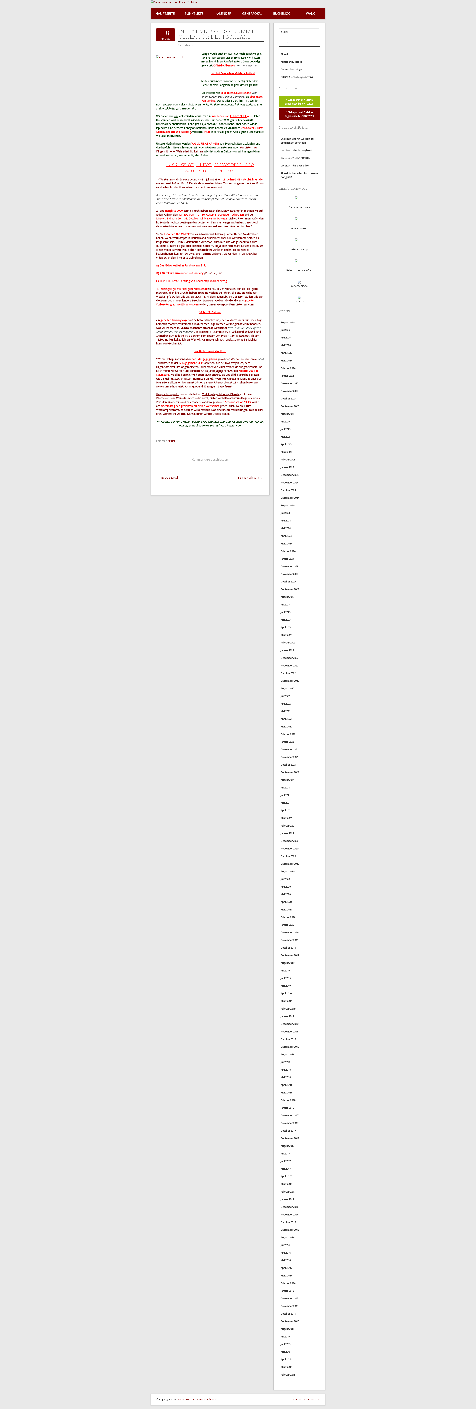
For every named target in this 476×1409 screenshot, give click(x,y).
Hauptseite (165, 13)
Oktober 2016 (288, 1222)
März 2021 (286, 818)
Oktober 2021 (288, 764)
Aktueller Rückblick (291, 61)
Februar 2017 (288, 1191)
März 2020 (286, 909)
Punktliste (194, 13)
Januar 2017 (287, 1199)
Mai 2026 (286, 345)
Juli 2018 (285, 1062)
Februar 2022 (288, 734)
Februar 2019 (288, 1008)
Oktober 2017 (288, 1130)
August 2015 (287, 1329)
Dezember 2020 (289, 840)
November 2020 (289, 848)
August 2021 (287, 779)
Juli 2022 (285, 696)
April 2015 (286, 1359)
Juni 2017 (286, 1161)
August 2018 (287, 1054)
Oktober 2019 (288, 947)
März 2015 (286, 1367)
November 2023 (289, 574)
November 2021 (289, 757)
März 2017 (286, 1184)
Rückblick (281, 13)
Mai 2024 (286, 528)
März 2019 (286, 1001)
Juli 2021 (285, 787)
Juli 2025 (285, 421)
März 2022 (286, 726)
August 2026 (287, 322)
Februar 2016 (288, 1283)
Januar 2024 (287, 558)
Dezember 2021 (289, 749)
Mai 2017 (286, 1168)
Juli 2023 (285, 604)
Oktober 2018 (288, 1039)
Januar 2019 (287, 1016)
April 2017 (286, 1176)
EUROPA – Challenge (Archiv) (297, 77)
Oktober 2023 (288, 581)
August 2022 (287, 688)
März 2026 (286, 360)
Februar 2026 (288, 368)
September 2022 (290, 680)
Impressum (313, 1399)
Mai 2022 (286, 711)
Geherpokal (252, 13)
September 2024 (290, 497)
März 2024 (286, 543)
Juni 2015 (286, 1344)
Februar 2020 (288, 917)
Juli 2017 (285, 1153)
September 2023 (290, 589)
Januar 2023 (287, 650)
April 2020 (286, 902)
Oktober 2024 (288, 490)
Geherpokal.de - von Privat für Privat (198, 1399)
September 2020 (290, 863)
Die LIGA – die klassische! (295, 165)
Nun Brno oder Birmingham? (296, 150)
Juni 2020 (286, 886)
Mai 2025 (286, 436)
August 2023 (287, 596)
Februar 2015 (288, 1374)
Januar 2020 (287, 924)
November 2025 (289, 391)
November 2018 (289, 1031)
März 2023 (286, 635)
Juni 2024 (286, 520)
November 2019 (289, 940)
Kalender (223, 13)
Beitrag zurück (168, 477)
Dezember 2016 (289, 1207)
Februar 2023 (288, 642)
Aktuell (171, 440)
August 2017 (287, 1146)
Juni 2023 (286, 612)
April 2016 (286, 1268)
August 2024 (287, 505)
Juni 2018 (286, 1069)
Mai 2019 (286, 985)
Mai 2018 (286, 1077)
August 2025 (287, 413)
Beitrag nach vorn (250, 477)
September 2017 (290, 1138)
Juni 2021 (286, 795)
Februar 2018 (288, 1100)
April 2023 (286, 627)
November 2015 (289, 1306)
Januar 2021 (287, 833)
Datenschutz (298, 1399)
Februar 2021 (288, 825)
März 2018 (286, 1092)
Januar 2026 (287, 375)
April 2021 (286, 810)
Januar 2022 (287, 741)
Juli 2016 (285, 1245)
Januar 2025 (287, 467)
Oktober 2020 (288, 856)
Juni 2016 (286, 1252)
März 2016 (286, 1275)
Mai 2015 (286, 1351)
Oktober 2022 (288, 673)
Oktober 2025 (288, 398)
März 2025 (286, 452)
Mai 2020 (286, 894)
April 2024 (286, 535)
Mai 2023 (286, 619)
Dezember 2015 (289, 1298)
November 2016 (289, 1214)
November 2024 (289, 482)
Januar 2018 (287, 1107)
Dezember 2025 (289, 383)
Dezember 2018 (289, 1024)
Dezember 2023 (289, 566)
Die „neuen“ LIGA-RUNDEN (295, 158)
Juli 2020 (285, 879)
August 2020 (287, 871)
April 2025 (286, 444)
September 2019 (290, 955)
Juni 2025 (286, 429)
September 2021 (290, 772)
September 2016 (290, 1229)
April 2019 (286, 993)
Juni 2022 (286, 703)
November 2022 (289, 665)
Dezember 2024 (289, 474)
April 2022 (286, 718)
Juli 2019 (285, 970)
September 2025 (290, 406)
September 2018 (290, 1046)
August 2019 (287, 963)
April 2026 (286, 352)
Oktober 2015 (288, 1313)
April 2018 (286, 1085)
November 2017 (289, 1123)
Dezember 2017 (289, 1115)
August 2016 (287, 1237)
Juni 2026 (286, 337)
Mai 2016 (286, 1260)
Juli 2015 (285, 1336)
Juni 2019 (286, 978)
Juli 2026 (285, 330)
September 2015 (290, 1321)
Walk (310, 13)
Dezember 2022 (289, 657)
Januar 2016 (287, 1290)
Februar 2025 (288, 459)
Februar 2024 (288, 551)
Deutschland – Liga (291, 69)
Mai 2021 (286, 802)
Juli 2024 (285, 513)
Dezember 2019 (289, 932)
